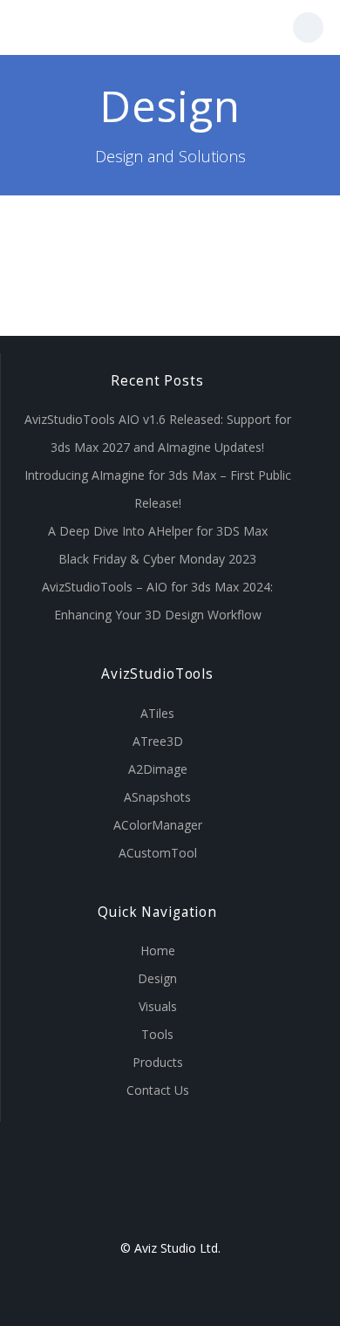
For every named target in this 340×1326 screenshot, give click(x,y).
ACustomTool (158, 852)
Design (157, 978)
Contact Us (157, 1090)
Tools (157, 1034)
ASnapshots (157, 797)
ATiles (157, 713)
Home (157, 950)
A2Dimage (157, 769)
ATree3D (158, 741)
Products (158, 1062)
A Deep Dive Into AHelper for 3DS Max (158, 531)
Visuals (158, 1006)
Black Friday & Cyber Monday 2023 (157, 558)
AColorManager (157, 825)
